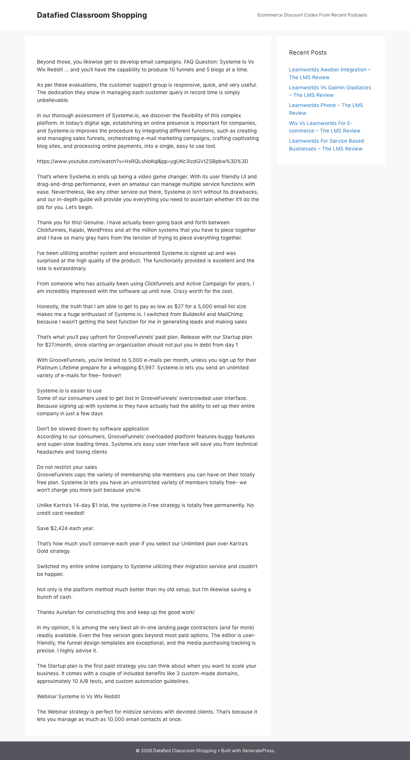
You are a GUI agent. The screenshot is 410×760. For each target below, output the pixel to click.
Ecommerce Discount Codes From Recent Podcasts (312, 15)
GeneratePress (258, 750)
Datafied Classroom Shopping (92, 14)
